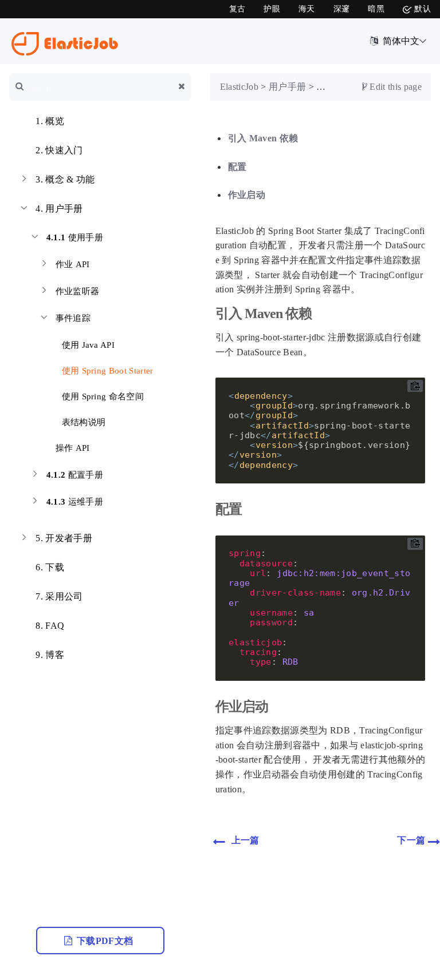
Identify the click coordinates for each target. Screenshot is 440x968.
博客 (50, 655)
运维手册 (74, 501)
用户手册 (59, 208)
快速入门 (59, 150)
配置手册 (74, 474)
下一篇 (412, 840)
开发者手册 (64, 538)
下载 (50, 567)
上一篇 (244, 840)
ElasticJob (239, 87)
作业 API (73, 264)
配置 (237, 167)
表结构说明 (82, 422)
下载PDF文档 (106, 941)
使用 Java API (87, 345)
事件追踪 (73, 318)
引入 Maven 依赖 (263, 138)
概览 (50, 121)
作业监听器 (78, 291)
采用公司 (59, 596)
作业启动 (246, 195)
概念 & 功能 (65, 179)
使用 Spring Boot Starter (106, 370)
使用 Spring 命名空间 (101, 396)
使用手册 (74, 237)
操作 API (73, 448)
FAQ (50, 625)
